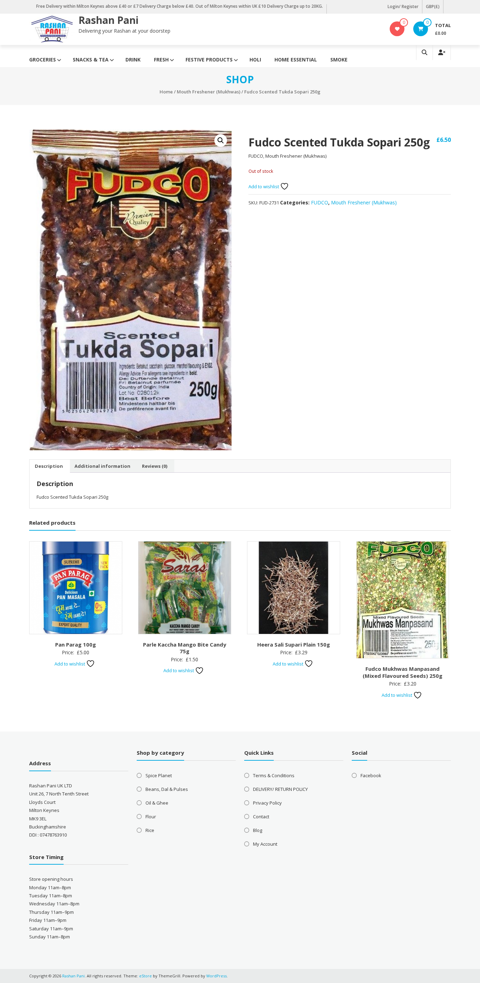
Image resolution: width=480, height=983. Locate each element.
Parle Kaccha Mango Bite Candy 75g (184, 648)
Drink (133, 59)
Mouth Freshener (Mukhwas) (208, 92)
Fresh (161, 59)
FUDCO (319, 202)
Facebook (371, 775)
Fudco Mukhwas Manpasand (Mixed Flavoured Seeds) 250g (402, 672)
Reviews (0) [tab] (154, 466)
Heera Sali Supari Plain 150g (293, 644)
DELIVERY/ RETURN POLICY (280, 789)
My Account (265, 844)
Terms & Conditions (273, 775)
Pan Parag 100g (75, 644)
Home (166, 92)
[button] (220, 140)
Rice (149, 830)
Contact (261, 816)
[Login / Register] (441, 52)
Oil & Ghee (156, 803)
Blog (257, 830)
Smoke (339, 59)
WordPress (216, 975)
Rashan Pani (108, 20)
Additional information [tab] (102, 466)
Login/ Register (403, 6)
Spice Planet (158, 775)
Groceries (42, 59)
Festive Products (209, 59)
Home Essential (295, 59)
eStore (145, 975)
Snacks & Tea (91, 59)
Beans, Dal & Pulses (166, 789)
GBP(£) (433, 6)
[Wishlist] (397, 29)
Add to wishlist (264, 186)
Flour (150, 816)
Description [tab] (49, 466)
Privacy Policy (267, 803)
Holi (255, 59)
